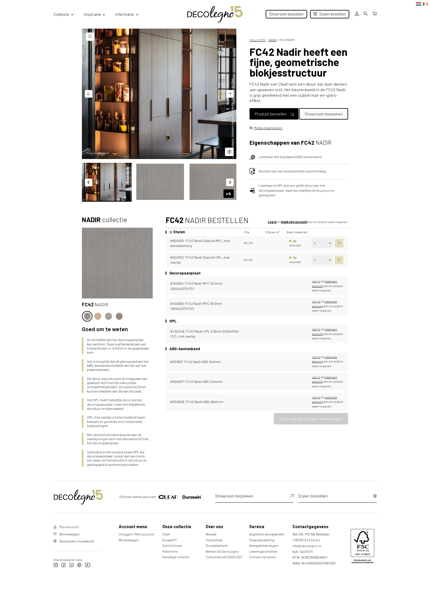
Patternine (170, 551)
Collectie (61, 14)
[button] (107, 182)
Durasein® (169, 540)
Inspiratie (92, 14)
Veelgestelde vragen (263, 545)
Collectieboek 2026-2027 (224, 557)
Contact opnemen (262, 557)
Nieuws (211, 534)
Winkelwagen (129, 540)
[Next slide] (230, 94)
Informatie (125, 14)
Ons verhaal (214, 540)
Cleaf (166, 534)
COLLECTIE (258, 40)
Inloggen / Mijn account (136, 534)
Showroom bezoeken (286, 14)
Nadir (273, 40)
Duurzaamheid (216, 545)
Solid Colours (172, 545)
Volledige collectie (176, 557)
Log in (272, 222)
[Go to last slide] (88, 94)
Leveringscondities (263, 551)
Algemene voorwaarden (266, 534)
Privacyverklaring (261, 540)
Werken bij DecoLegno (222, 551)
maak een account (294, 222)
